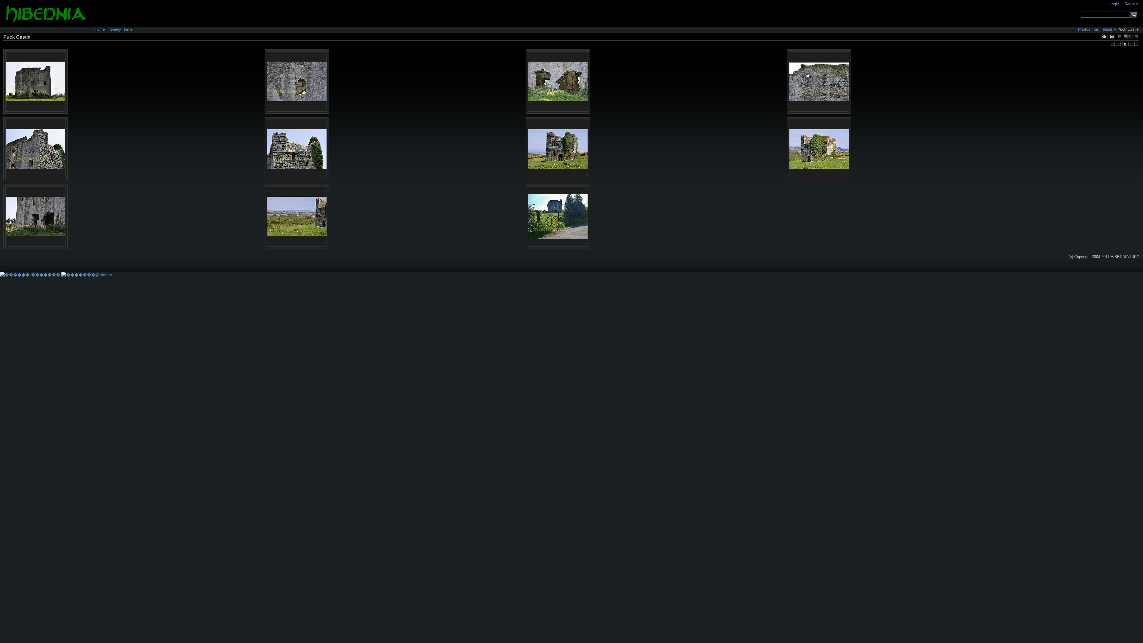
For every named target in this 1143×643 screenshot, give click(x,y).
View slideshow (1104, 37)
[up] (1124, 44)
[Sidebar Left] (1119, 37)
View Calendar (1112, 37)
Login (1115, 4)
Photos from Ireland (1095, 29)
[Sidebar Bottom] (1130, 37)
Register (1132, 4)
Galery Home (121, 29)
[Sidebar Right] (1136, 37)
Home (100, 29)
